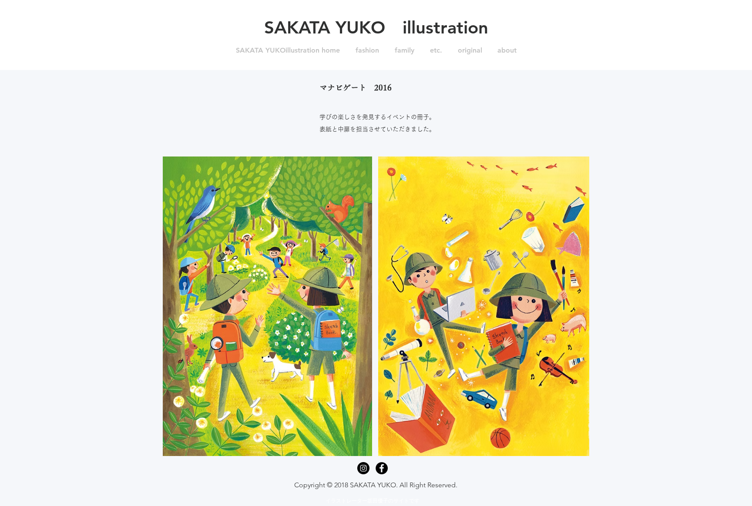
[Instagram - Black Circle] (363, 468)
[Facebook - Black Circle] (382, 468)
